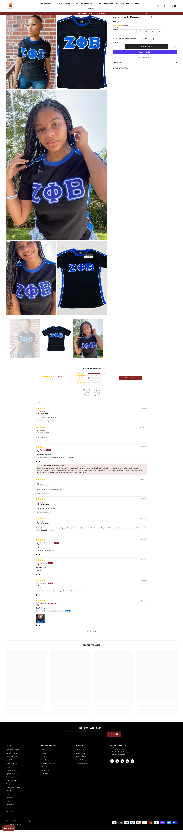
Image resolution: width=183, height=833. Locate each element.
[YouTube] (132, 761)
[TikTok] (127, 761)
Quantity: (116, 42)
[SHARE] (175, 46)
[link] (26, 706)
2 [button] (90, 631)
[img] (40, 408)
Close (146, 13)
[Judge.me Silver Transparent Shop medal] (96, 392)
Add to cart (146, 46)
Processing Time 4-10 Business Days (91, 13)
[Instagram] (117, 761)
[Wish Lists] (168, 6)
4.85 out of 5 (57, 377)
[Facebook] (112, 761)
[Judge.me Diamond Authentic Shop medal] (87, 392)
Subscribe (114, 734)
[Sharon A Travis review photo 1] (40, 618)
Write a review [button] (130, 378)
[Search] (164, 5)
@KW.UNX (18, 824)
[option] (25, 338)
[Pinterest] (122, 761)
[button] (6, 338)
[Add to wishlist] (171, 46)
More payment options (145, 57)
